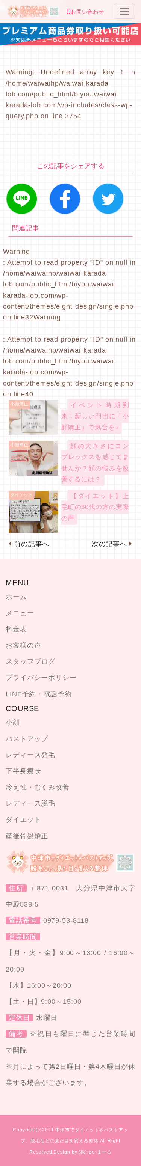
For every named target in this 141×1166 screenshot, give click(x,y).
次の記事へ (109, 544)
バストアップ (27, 739)
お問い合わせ (87, 12)
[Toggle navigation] (124, 11)
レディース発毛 (30, 755)
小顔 (13, 722)
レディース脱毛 (30, 803)
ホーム (16, 597)
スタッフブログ (30, 661)
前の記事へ (32, 544)
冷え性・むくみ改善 (38, 787)
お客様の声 (23, 645)
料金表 (16, 629)
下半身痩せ (23, 771)
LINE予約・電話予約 (39, 694)
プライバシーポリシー (41, 677)
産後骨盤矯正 (27, 836)
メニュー (20, 613)
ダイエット (23, 819)
